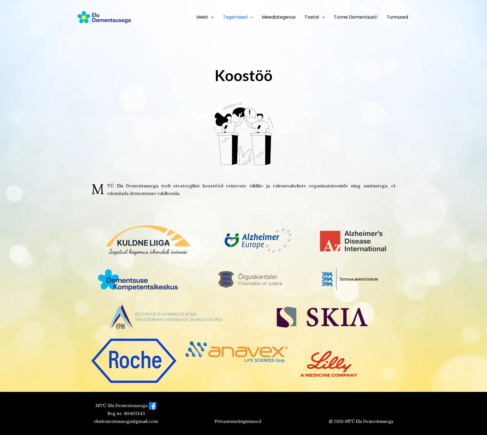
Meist (202, 17)
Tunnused (397, 17)
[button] (211, 17)
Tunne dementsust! (356, 17)
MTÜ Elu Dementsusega (369, 421)
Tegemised (235, 17)
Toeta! (312, 17)
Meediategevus (279, 17)
